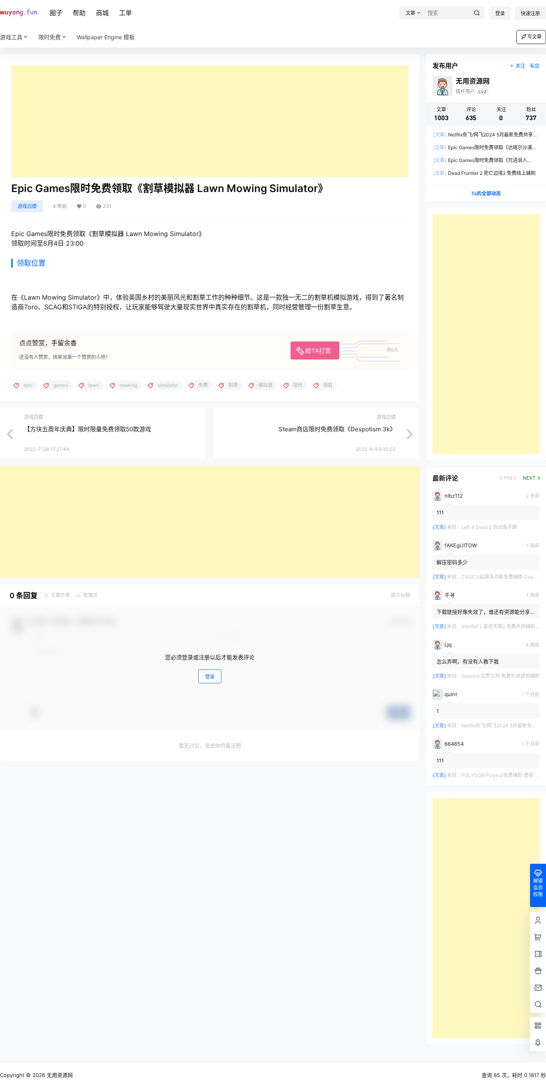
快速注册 (530, 13)
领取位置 (31, 263)
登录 (500, 13)
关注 (520, 66)
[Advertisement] (210, 121)
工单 (125, 13)
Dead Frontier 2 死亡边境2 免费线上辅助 (484, 173)
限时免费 (49, 37)
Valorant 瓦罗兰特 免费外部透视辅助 (500, 676)
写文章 (534, 37)
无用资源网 (59, 1075)
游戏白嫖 (27, 206)
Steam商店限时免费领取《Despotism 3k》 (337, 429)
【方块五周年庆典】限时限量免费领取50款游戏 (87, 429)
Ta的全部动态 (486, 193)
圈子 (56, 13)
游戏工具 (11, 37)
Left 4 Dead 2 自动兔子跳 (489, 527)
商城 (102, 13)
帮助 (79, 13)
